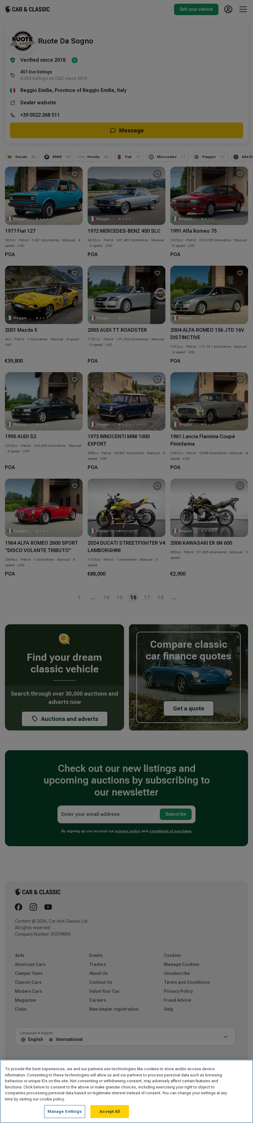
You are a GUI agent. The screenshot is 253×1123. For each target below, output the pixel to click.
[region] (126, 1091)
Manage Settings (65, 1111)
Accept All (110, 1111)
